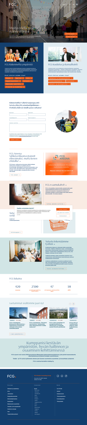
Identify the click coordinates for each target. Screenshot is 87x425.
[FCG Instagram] (66, 376)
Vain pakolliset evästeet (63, 212)
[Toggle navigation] (77, 4)
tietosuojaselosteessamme (25, 136)
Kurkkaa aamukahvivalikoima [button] (55, 204)
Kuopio (36, 398)
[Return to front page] (13, 5)
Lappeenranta (38, 402)
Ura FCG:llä (59, 388)
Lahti (36, 400)
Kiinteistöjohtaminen (56, 81)
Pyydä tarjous (70, 36)
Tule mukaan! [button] (14, 175)
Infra (28, 78)
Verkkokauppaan (70, 34)
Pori (36, 405)
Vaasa (36, 412)
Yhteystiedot (60, 401)
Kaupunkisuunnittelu (12, 81)
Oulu (36, 404)
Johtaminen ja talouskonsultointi (60, 78)
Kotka (36, 397)
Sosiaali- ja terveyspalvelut (58, 84)
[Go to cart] (70, 4)
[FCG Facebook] (58, 376)
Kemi (36, 395)
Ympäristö (19, 78)
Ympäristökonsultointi (12, 414)
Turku (36, 410)
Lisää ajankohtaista (17, 334)
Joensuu (37, 392)
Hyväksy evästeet (63, 209)
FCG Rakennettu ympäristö (19, 65)
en (73, 4)
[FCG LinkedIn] (62, 376)
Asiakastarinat (60, 393)
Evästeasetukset (63, 215)
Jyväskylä (37, 393)
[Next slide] (73, 304)
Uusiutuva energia (11, 409)
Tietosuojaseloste (61, 396)
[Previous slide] (70, 304)
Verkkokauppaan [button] (15, 232)
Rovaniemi (37, 407)
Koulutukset (71, 81)
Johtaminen (10, 393)
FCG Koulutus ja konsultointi (63, 65)
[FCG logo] (11, 377)
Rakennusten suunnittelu (13, 84)
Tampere (37, 409)
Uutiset (58, 391)
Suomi (35, 388)
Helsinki (37, 390)
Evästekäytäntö (60, 398)
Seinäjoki (37, 414)
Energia (8, 78)
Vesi (8, 411)
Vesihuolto (26, 81)
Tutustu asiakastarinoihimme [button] (55, 268)
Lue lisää (18, 214)
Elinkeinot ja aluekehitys (14, 87)
